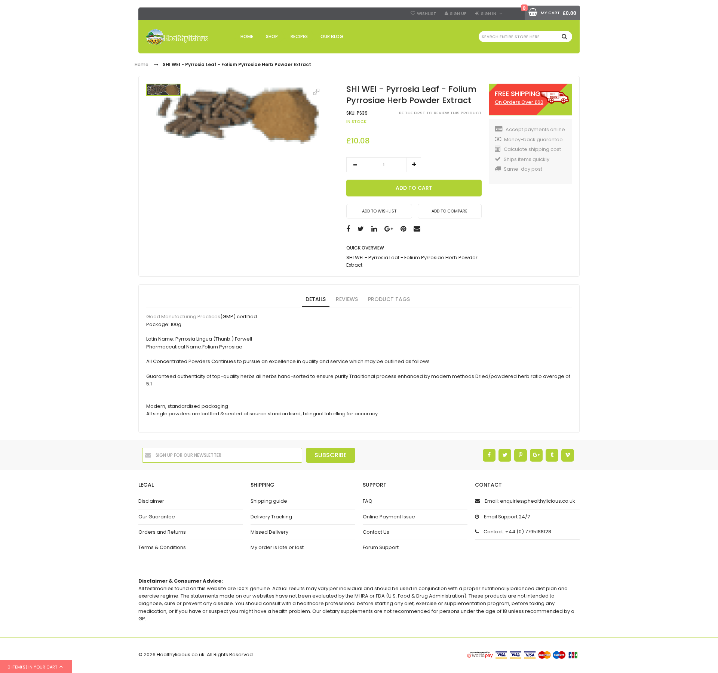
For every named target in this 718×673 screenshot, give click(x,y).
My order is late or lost (277, 547)
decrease (353, 164)
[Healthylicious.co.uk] (177, 37)
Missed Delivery (269, 532)
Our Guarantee (156, 516)
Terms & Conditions (162, 547)
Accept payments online (535, 129)
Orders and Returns (162, 532)
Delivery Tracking (271, 516)
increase (413, 164)
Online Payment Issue (389, 516)
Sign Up (458, 13)
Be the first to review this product (440, 113)
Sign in (488, 13)
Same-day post (523, 169)
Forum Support (381, 547)
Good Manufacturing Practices (183, 316)
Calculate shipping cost (532, 149)
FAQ (367, 501)
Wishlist (426, 13)
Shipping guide (269, 501)
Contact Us (376, 532)
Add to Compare (449, 211)
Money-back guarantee (533, 139)
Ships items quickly (526, 159)
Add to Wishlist (379, 211)
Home (141, 65)
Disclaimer (151, 501)
